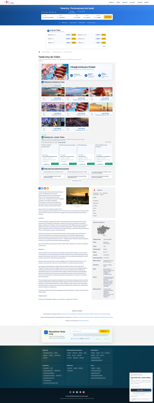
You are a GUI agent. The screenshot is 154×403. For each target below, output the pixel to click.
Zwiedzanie (105, 193)
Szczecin (69, 357)
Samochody (57, 355)
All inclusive (70, 370)
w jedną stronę (53, 12)
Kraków (80, 352)
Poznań (74, 355)
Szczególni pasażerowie (48, 375)
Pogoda (95, 215)
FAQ (51, 368)
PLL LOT (102, 355)
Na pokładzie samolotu (48, 378)
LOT (102, 352)
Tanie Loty (111, 2)
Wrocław (81, 357)
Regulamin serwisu (95, 373)
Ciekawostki (95, 193)
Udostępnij (39, 188)
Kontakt (146, 2)
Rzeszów (79, 355)
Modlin (69, 355)
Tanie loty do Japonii (56, 51)
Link (48, 188)
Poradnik (81, 368)
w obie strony (45, 12)
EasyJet (93, 355)
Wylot (77, 15)
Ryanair (93, 352)
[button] (53, 172)
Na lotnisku (58, 375)
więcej (104, 46)
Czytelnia (139, 2)
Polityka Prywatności (134, 396)
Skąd (45, 15)
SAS (97, 355)
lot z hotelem (80, 317)
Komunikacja (96, 194)
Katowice (75, 352)
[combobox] (49, 17)
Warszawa (75, 357)
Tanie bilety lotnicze (48, 352)
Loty (73, 11)
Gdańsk (69, 352)
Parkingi (45, 357)
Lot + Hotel (82, 11)
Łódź (85, 352)
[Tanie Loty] (9, 2)
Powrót (87, 15)
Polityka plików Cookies (96, 375)
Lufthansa (107, 352)
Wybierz (73, 34)
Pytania (75, 368)
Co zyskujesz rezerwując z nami (50, 383)
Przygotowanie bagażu (48, 373)
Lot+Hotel (132, 2)
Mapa (94, 210)
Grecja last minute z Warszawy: (92, 317)
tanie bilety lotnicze (83, 320)
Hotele (94, 208)
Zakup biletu (57, 370)
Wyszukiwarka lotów (48, 370)
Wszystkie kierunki (46, 51)
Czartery (51, 355)
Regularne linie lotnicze (96, 360)
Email (45, 188)
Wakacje (45, 355)
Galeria (94, 213)
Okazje (118, 2)
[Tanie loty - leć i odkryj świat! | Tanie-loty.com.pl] (39, 52)
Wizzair (98, 352)
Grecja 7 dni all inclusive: (107, 317)
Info (100, 193)
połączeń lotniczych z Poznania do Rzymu (99, 314)
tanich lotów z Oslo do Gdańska (69, 314)
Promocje (124, 2)
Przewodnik (46, 368)
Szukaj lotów (108, 16)
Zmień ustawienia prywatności (98, 378)
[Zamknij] (151, 374)
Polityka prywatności (96, 370)
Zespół (98, 368)
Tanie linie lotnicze (95, 357)
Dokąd (60, 15)
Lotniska (101, 194)
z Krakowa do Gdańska (83, 314)
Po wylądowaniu (47, 380)
